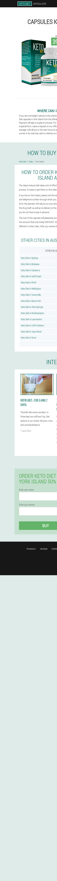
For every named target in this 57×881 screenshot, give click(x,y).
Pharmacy (31, 548)
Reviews (43, 548)
